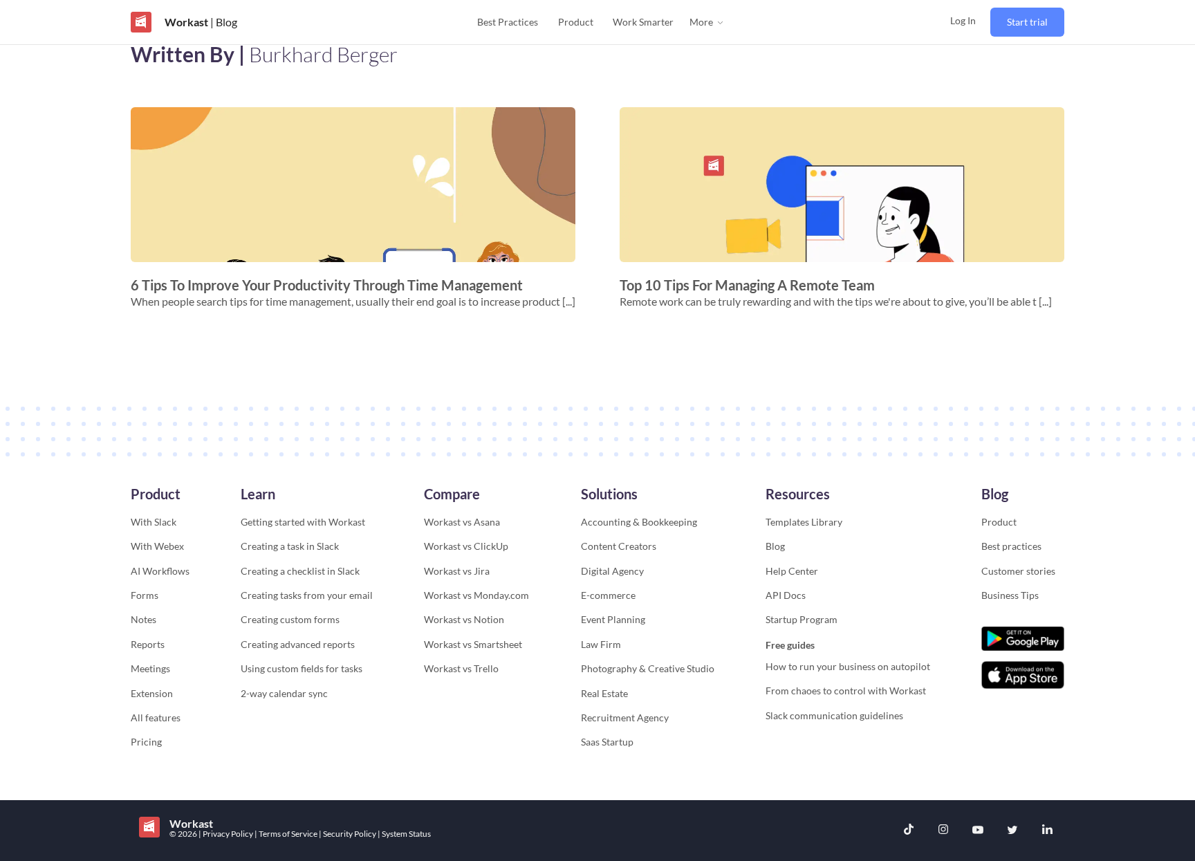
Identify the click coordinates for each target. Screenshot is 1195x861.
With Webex (157, 546)
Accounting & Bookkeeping (639, 522)
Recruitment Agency (625, 717)
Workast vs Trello (461, 668)
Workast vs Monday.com (476, 595)
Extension (152, 693)
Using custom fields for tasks (301, 668)
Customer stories (1018, 571)
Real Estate (604, 693)
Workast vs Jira (457, 571)
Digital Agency (612, 571)
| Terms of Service (286, 833)
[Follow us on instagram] (943, 831)
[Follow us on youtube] (977, 830)
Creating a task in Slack (290, 546)
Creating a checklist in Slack (300, 571)
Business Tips (1010, 595)
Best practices (1011, 546)
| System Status (404, 833)
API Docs (786, 595)
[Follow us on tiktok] (908, 831)
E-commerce (608, 595)
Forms (144, 595)
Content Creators (618, 546)
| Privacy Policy (226, 833)
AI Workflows (160, 571)
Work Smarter (643, 22)
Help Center (792, 571)
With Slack (153, 522)
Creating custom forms (290, 619)
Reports (148, 644)
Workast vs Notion (464, 619)
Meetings (150, 668)
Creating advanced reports (298, 644)
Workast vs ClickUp (466, 546)
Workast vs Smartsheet (473, 644)
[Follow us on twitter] (1012, 830)
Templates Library (804, 522)
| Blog (222, 21)
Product (575, 22)
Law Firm (601, 644)
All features (155, 717)
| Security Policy (348, 833)
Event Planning (613, 619)
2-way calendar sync (284, 693)
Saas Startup (607, 742)
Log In (963, 20)
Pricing (146, 742)
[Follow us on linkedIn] (1047, 830)
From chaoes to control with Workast (846, 690)
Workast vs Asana (462, 522)
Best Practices (507, 22)
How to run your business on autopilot (848, 666)
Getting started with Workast (303, 522)
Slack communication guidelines (834, 715)
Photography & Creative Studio (647, 668)
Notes (143, 619)
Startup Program (801, 619)
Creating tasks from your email (307, 595)
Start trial (1027, 22)
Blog (775, 546)
